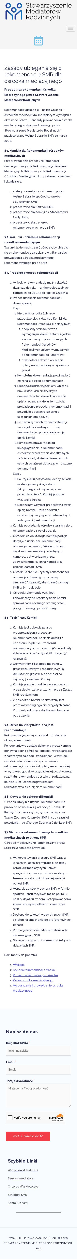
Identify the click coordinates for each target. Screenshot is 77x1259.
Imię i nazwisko (18, 1043)
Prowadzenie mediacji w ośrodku (35, 975)
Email (11, 1062)
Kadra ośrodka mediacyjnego (33, 980)
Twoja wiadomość (20, 1081)
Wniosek (19, 964)
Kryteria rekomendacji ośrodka (34, 970)
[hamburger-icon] (70, 29)
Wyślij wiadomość (28, 1136)
